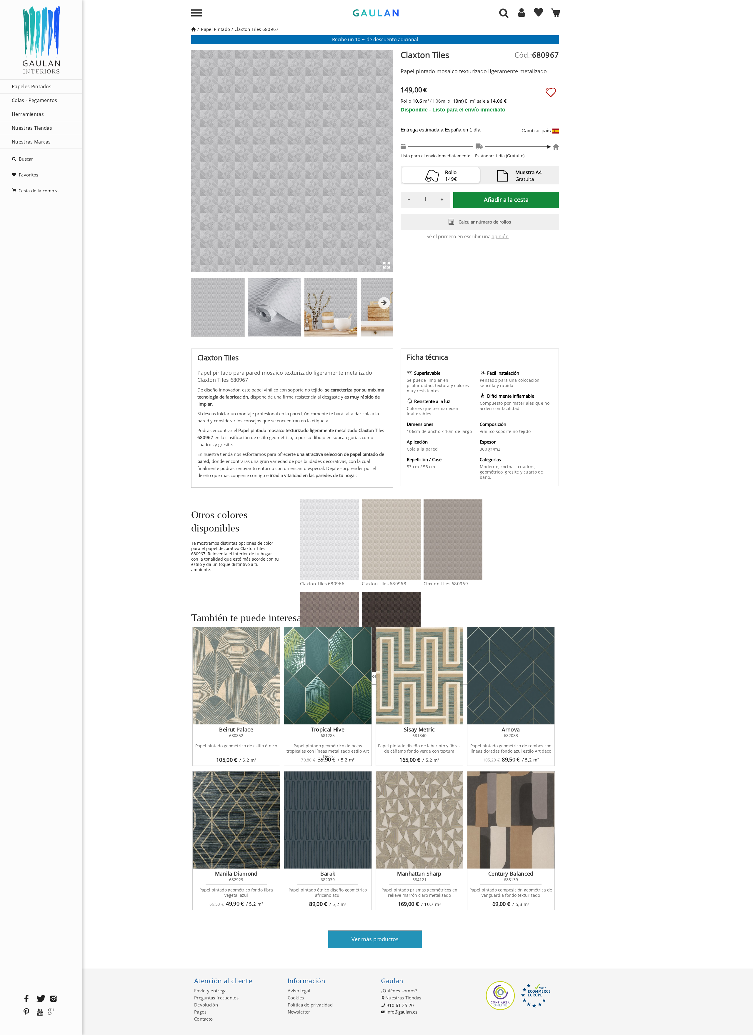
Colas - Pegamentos (34, 100)
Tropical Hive (328, 729)
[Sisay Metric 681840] (419, 675)
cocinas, (509, 466)
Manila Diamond (236, 873)
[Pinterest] (26, 1012)
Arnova (511, 729)
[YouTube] (40, 1012)
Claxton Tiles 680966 (322, 583)
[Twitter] (40, 999)
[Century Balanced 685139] (510, 820)
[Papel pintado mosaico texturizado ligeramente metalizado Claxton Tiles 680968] (417, 539)
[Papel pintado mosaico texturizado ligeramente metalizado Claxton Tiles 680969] (479, 539)
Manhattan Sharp (419, 873)
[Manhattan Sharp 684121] (419, 820)
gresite (512, 472)
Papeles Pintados (31, 86)
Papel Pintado (215, 29)
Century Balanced (511, 873)
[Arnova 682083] (510, 675)
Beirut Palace (236, 729)
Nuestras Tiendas (32, 128)
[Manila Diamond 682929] (236, 820)
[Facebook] (26, 999)
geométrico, (492, 472)
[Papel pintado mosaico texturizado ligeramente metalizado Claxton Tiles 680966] (355, 539)
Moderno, (490, 466)
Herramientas (28, 114)
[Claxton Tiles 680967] (217, 307)
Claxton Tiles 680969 (446, 583)
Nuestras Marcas (31, 142)
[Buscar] (504, 13)
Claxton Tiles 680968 (384, 583)
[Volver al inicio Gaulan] (193, 29)
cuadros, (526, 466)
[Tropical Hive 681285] (327, 675)
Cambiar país (536, 131)
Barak (327, 873)
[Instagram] (53, 999)
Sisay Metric (419, 729)
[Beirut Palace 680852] (236, 675)
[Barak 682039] (327, 820)
